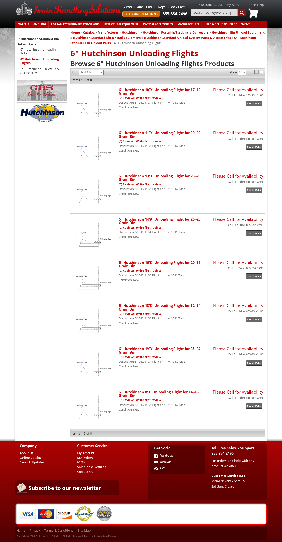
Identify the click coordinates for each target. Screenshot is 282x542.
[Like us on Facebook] (156, 456)
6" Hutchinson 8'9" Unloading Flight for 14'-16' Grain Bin (159, 393)
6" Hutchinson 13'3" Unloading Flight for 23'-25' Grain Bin (160, 177)
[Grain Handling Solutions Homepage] (68, 9)
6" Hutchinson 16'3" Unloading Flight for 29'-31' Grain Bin (160, 264)
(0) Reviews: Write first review (140, 98)
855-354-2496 (175, 13)
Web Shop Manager (107, 536)
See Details (254, 103)
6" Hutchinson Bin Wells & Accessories (39, 71)
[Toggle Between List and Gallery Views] (259, 72)
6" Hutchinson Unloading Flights (39, 61)
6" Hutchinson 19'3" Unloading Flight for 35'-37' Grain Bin (160, 350)
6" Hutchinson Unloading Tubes (39, 51)
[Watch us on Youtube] (156, 462)
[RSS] (156, 469)
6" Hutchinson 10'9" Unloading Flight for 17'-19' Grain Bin (160, 91)
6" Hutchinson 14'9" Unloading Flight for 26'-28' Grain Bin (160, 221)
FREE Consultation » (141, 14)
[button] (218, 12)
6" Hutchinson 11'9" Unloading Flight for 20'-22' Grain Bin (160, 134)
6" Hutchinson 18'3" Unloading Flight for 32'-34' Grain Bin (160, 307)
